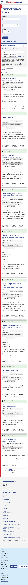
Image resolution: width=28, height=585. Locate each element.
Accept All (14, 566)
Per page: (3, 69)
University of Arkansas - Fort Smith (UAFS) (11, 80)
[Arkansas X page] (7, 485)
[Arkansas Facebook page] (4, 485)
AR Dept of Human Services (9, 527)
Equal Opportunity (6, 512)
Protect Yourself (6, 502)
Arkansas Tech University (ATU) (9, 372)
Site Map (4, 505)
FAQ (3, 496)
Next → (14, 472)
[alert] (14, 75)
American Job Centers (7, 541)
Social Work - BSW (9, 79)
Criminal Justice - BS (9, 155)
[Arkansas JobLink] (14, 2)
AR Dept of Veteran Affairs (8, 531)
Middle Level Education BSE (12, 326)
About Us (5, 495)
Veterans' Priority (6, 514)
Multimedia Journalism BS (12, 194)
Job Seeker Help (6, 498)
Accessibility (5, 515)
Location (4, 23)
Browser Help (6, 501)
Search (5, 38)
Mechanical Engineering (11, 370)
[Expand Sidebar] (1, 6)
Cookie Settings (6, 518)
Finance (5, 405)
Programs (5, 504)
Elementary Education (10, 235)
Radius (4, 29)
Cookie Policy (5, 517)
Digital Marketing (9, 440)
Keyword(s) (5, 16)
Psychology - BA (8, 117)
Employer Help (6, 499)
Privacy (4, 511)
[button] (2, 2)
